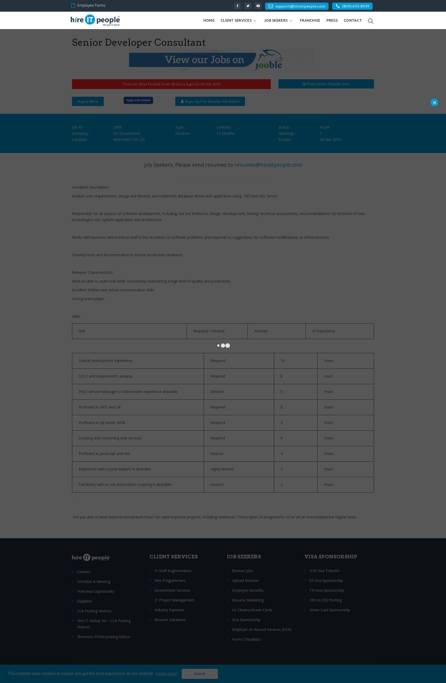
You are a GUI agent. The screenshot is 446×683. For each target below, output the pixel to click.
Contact (353, 20)
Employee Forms (91, 5)
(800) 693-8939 (355, 6)
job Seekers (276, 20)
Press (332, 20)
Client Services (236, 20)
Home (208, 20)
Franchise (310, 20)
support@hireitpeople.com (300, 6)
